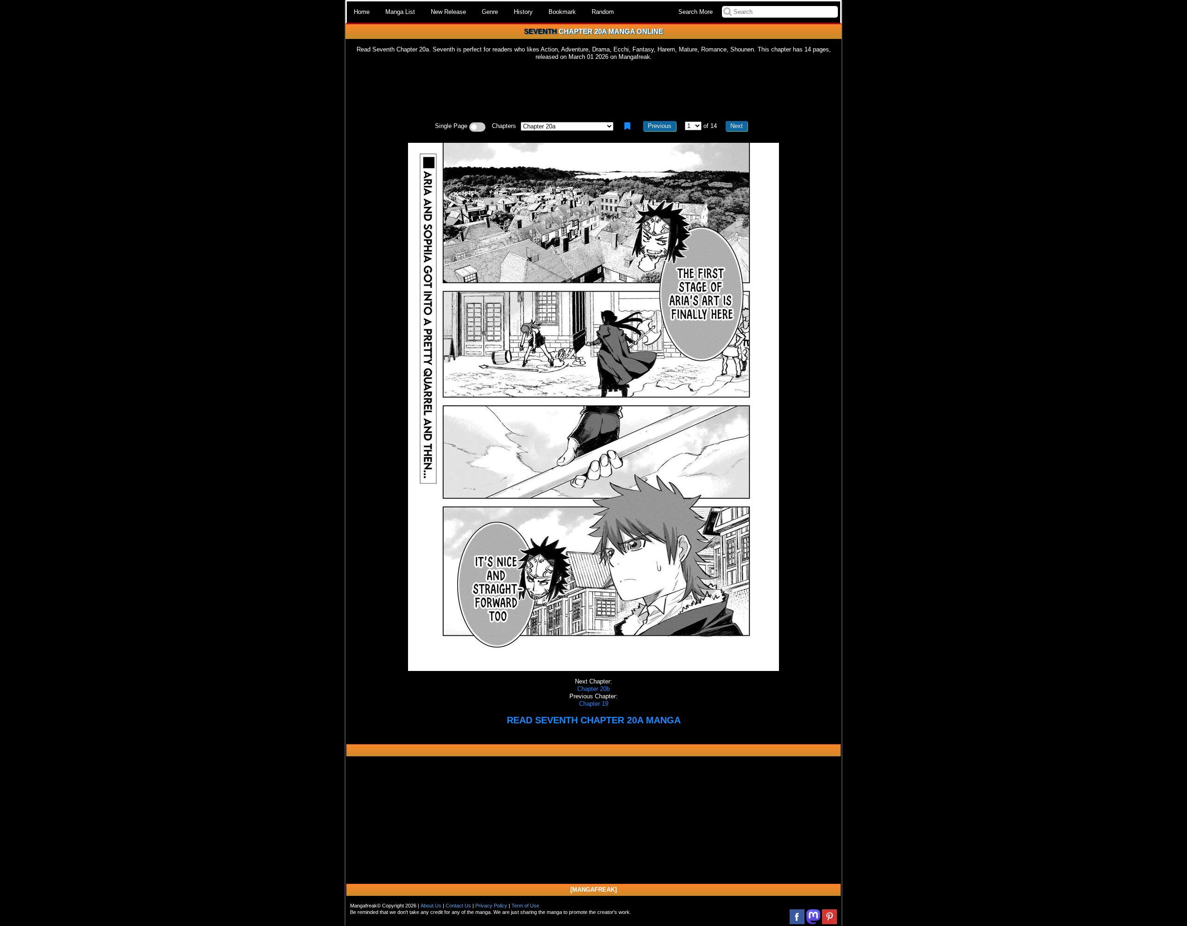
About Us (431, 905)
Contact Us (458, 905)
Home (362, 11)
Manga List (400, 11)
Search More (695, 11)
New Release (448, 11)
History (523, 11)
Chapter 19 (593, 703)
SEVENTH (540, 31)
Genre (490, 11)
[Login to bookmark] (627, 126)
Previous (659, 125)
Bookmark (562, 11)
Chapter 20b (593, 688)
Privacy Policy (491, 905)
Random (603, 11)
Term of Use (525, 905)
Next (736, 125)
